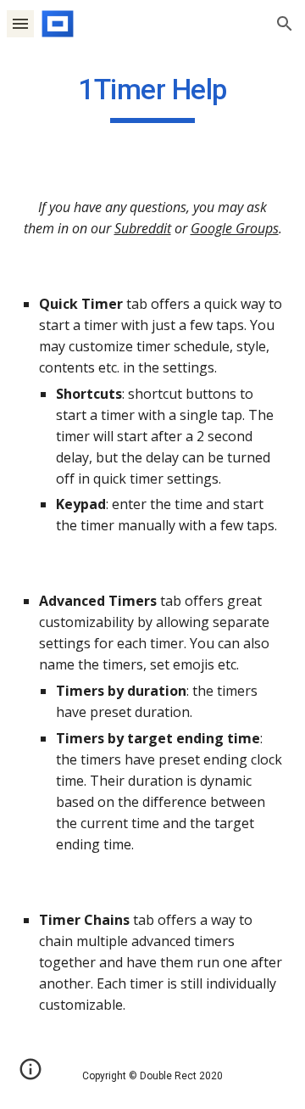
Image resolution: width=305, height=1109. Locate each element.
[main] (152, 97)
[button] (20, 23)
